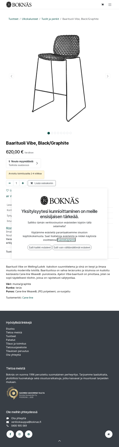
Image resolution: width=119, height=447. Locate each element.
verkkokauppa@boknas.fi (26, 421)
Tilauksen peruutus (17, 351)
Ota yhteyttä (13, 354)
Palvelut (10, 339)
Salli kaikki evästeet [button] (40, 247)
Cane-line (27, 297)
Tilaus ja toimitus (16, 343)
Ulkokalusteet (30, 18)
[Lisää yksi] (22, 183)
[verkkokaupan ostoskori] (102, 4)
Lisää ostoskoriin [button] (43, 183)
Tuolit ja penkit (50, 18)
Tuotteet (13, 18)
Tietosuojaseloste (16, 347)
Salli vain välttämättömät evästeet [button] (71, 247)
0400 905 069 (19, 425)
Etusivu (10, 328)
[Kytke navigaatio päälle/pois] (110, 4)
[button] (11, 76)
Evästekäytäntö (66, 239)
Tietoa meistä (14, 332)
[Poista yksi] (9, 183)
